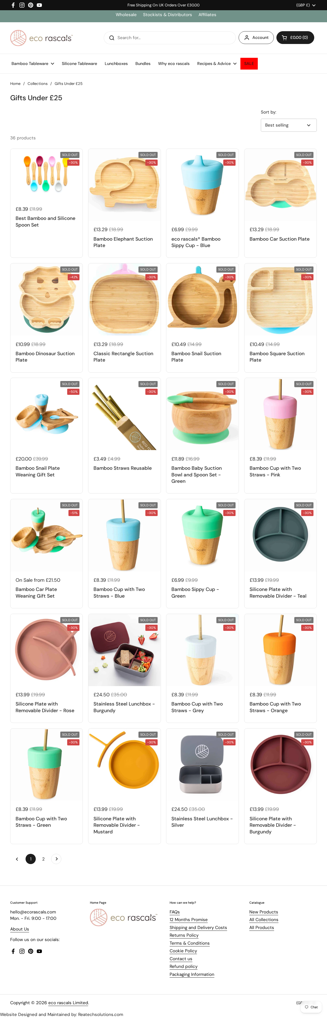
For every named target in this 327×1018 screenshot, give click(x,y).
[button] (295, 37)
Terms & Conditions (190, 943)
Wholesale (127, 14)
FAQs (175, 912)
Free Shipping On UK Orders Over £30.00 (163, 5)
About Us (19, 929)
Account (260, 37)
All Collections (263, 919)
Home (15, 83)
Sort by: (268, 112)
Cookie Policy (183, 951)
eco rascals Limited (68, 1002)
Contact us (181, 958)
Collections (38, 83)
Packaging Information (192, 974)
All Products (261, 927)
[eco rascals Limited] (41, 38)
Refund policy (183, 966)
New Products (263, 912)
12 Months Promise (189, 919)
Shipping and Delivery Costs (198, 927)
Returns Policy (184, 935)
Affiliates (207, 14)
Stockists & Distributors (167, 14)
